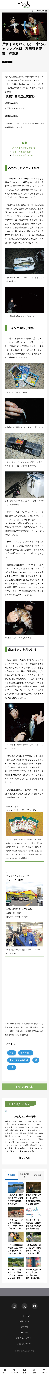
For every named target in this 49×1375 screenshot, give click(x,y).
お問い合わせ (24, 1321)
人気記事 (11, 1175)
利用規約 (24, 1332)
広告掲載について (24, 1343)
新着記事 (37, 1175)
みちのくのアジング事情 (23, 148)
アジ (12, 1053)
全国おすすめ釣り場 (19, 1060)
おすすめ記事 (24, 1175)
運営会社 (24, 1327)
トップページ (24, 1316)
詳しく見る (24, 1157)
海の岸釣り (26, 1053)
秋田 (12, 1067)
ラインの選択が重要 (21, 151)
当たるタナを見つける (22, 155)
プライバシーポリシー (24, 1338)
